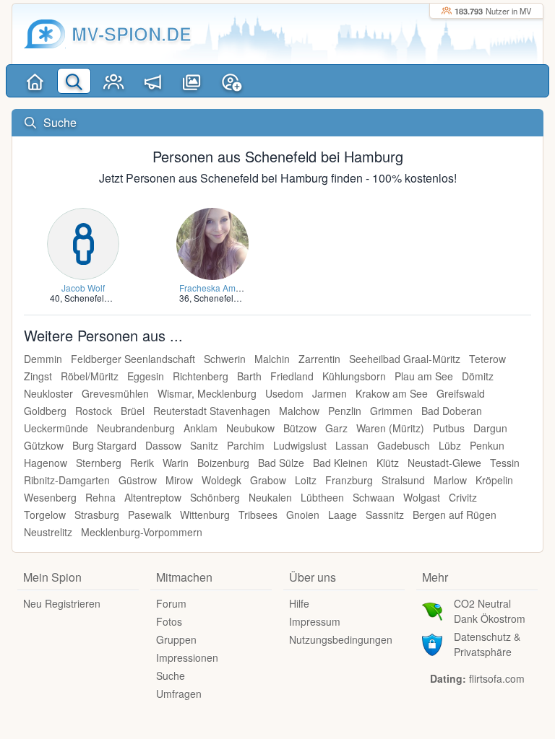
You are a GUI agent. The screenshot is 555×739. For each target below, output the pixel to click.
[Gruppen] (113, 81)
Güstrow (138, 480)
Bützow (300, 428)
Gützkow (44, 445)
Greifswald (460, 393)
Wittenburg (205, 514)
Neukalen (270, 497)
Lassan (352, 445)
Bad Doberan (451, 410)
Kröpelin (494, 480)
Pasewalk (149, 514)
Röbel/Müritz (90, 376)
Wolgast (421, 497)
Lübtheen (322, 497)
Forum (171, 603)
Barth (249, 376)
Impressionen (187, 657)
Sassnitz (385, 514)
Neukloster (48, 393)
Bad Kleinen (340, 462)
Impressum (314, 621)
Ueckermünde (56, 428)
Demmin (43, 358)
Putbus (449, 428)
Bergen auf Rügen (454, 514)
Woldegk (221, 480)
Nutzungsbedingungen (340, 639)
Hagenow (45, 462)
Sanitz (204, 445)
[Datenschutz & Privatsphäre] (432, 643)
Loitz (306, 480)
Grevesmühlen (115, 393)
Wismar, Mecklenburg (207, 393)
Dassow (163, 445)
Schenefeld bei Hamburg (113, 298)
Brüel (133, 410)
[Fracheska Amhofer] (212, 242)
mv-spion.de (132, 33)
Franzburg (349, 480)
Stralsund (403, 480)
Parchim (245, 445)
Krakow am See (392, 393)
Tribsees (258, 514)
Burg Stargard (104, 445)
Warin (176, 462)
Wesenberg (50, 497)
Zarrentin (319, 358)
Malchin (272, 358)
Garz (336, 428)
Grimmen (391, 410)
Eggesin (145, 376)
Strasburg (96, 514)
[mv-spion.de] (45, 33)
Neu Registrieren (61, 603)
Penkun (487, 445)
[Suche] (73, 81)
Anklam (201, 428)
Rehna (100, 497)
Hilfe (299, 603)
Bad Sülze (281, 462)
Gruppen (176, 639)
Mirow (179, 480)
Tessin (505, 462)
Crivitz (463, 497)
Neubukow (250, 428)
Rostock (93, 410)
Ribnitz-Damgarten (67, 480)
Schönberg (215, 497)
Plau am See (424, 376)
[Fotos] (192, 81)
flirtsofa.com (497, 678)
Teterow (487, 358)
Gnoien (302, 514)
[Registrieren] (231, 81)
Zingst (38, 376)
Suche (170, 675)
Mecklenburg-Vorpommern (141, 532)
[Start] (34, 81)
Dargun (490, 428)
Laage (342, 514)
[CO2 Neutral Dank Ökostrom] (432, 610)
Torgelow (45, 514)
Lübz (450, 445)
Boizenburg (223, 462)
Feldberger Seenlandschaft (133, 358)
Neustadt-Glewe (444, 462)
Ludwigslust (300, 445)
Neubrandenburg (136, 428)
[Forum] (152, 81)
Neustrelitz (48, 532)
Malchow (299, 410)
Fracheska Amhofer (217, 287)
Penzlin (344, 410)
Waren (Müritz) (390, 428)
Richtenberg (200, 376)
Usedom (284, 393)
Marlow (450, 480)
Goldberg (45, 410)
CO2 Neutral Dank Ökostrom (489, 611)
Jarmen (329, 393)
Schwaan (374, 497)
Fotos (169, 621)
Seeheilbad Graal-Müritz (404, 358)
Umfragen (179, 693)
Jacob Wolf (83, 287)
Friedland (292, 376)
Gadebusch (403, 445)
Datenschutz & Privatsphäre (487, 644)
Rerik (142, 462)
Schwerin (225, 358)
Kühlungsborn (354, 376)
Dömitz (478, 376)
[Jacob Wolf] (83, 242)
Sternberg (98, 462)
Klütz (388, 462)
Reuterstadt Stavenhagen (211, 410)
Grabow (268, 480)
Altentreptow (152, 497)
